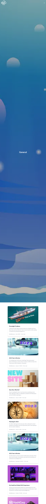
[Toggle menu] (44, 3)
